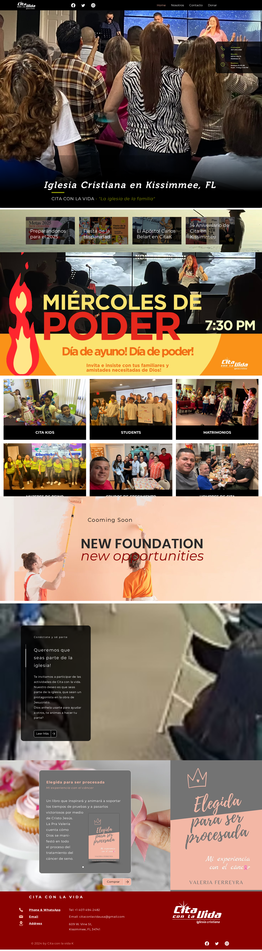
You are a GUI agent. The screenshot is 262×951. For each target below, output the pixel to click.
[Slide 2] (78, 867)
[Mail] (21, 916)
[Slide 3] (87, 867)
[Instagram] (93, 5)
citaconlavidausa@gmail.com (102, 916)
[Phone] (21, 910)
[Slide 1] (83, 867)
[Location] (21, 923)
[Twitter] (83, 5)
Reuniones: (235, 63)
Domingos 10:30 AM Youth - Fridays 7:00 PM (239, 66)
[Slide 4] (91, 867)
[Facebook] (73, 5)
